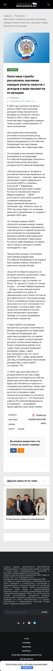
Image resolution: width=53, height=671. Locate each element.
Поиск (44, 612)
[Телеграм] (34, 622)
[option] (26, 506)
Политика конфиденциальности (26, 655)
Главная (8, 16)
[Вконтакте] (18, 622)
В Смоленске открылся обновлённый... (26, 519)
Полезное (20, 16)
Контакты (26, 651)
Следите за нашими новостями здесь (37, 419)
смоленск (12, 415)
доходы (11, 424)
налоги (11, 429)
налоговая (12, 419)
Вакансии (26, 647)
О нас (26, 639)
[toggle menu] (5, 4)
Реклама (26, 643)
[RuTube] (29, 622)
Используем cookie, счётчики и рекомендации (26, 664)
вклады (21, 429)
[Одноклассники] (23, 622)
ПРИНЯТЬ (27, 667)
